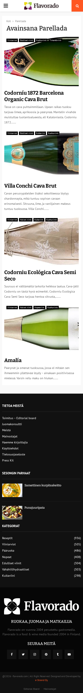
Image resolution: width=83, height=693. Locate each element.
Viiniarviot (12, 40)
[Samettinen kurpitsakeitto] (12, 490)
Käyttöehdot (10, 448)
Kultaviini (40, 133)
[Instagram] (34, 654)
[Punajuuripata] (12, 512)
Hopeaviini (39, 307)
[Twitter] (23, 654)
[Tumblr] (57, 654)
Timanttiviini (55, 40)
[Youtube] (69, 654)
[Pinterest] (46, 654)
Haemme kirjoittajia (15, 442)
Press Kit (8, 460)
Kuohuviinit (41, 40)
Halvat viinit (25, 219)
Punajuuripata (34, 508)
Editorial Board (31, 688)
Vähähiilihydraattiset (15, 569)
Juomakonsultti (12, 424)
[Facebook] (11, 654)
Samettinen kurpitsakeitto (42, 485)
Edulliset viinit (26, 40)
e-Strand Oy (41, 680)
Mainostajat (9, 436)
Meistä (6, 430)
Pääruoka (8, 550)
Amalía (12, 360)
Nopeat (6, 557)
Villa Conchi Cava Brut (30, 186)
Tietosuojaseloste (13, 454)
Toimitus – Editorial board (19, 418)
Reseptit (7, 538)
